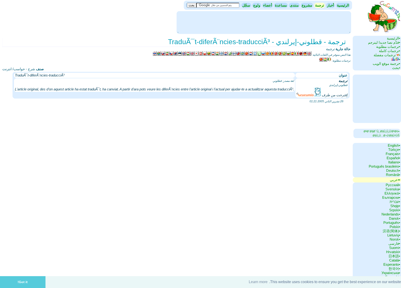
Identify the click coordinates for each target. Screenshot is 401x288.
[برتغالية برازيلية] (284, 54)
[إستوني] (180, 54)
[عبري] (255, 54)
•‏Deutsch (393, 170)
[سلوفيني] (163, 54)
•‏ (399, 59)
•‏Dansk (394, 218)
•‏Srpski (394, 210)
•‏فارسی (394, 243)
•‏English (394, 145)
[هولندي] (251, 54)
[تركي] (276, 54)
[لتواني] (209, 54)
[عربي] (259, 54)
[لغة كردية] (325, 60)
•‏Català (394, 260)
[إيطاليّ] (297, 54)
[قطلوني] (267, 54)
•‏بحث (396, 68)
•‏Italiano (394, 162)
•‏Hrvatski (393, 252)
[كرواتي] (226, 54)
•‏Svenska (392, 189)
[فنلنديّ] (234, 54)
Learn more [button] (258, 282)
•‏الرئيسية (393, 38)
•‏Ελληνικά (392, 193)
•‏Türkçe (394, 150)
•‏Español (393, 158)
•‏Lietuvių (393, 235)
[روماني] (272, 54)
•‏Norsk (395, 239)
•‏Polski (395, 227)
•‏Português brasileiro (384, 166)
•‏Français (393, 154)
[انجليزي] (309, 54)
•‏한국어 (394, 269)
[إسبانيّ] (293, 54)
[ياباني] (196, 54)
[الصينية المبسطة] (247, 54)
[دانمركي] (201, 54)
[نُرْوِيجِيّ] (184, 54)
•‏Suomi (394, 248)
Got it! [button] (23, 282)
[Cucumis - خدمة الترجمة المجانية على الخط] (383, 34)
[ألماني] (305, 54)
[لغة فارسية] (167, 54)
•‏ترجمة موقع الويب (386, 64)
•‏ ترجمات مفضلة (387, 55)
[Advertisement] (263, 22)
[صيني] (238, 54)
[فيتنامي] (321, 60)
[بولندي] (205, 54)
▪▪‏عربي (395, 180)
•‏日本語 (394, 256)
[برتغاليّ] (280, 54)
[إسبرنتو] (230, 54)
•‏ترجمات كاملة (389, 51)
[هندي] (217, 54)
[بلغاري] (288, 54)
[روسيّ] (263, 54)
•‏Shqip (395, 206)
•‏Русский (393, 185)
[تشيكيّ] (171, 54)
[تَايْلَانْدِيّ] (155, 54)
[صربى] (213, 54)
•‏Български (391, 197)
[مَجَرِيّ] (188, 54)
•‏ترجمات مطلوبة (388, 47)
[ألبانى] (301, 54)
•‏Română (393, 175)
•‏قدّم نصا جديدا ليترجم (384, 42)
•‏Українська (391, 273)
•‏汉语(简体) (391, 231)
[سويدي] (242, 54)
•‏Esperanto (391, 264)
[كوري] (176, 54)
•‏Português (391, 223)
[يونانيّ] (222, 54)
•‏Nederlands (391, 214)
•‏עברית (395, 202)
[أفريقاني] (159, 54)
